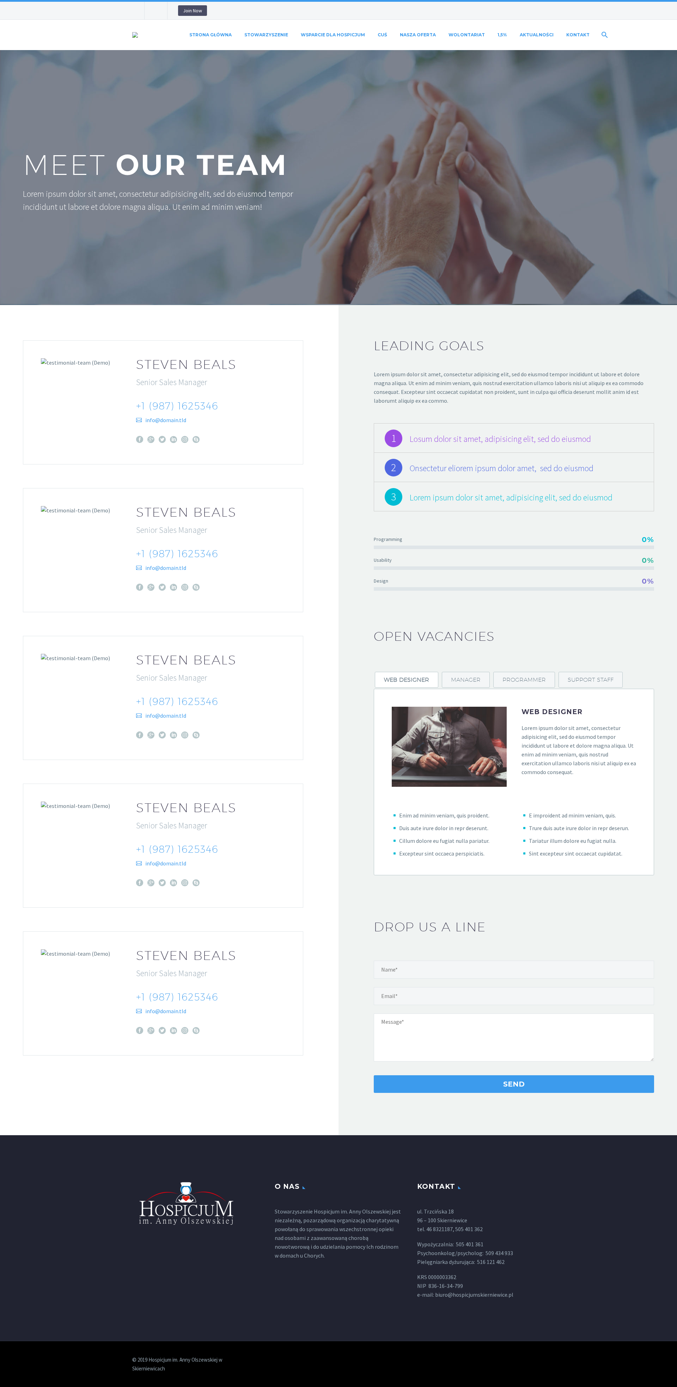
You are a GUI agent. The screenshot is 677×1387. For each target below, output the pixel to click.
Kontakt (578, 34)
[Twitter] (162, 439)
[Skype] (196, 439)
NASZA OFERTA (418, 34)
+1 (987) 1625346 (177, 406)
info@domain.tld (165, 420)
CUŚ (382, 34)
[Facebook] (139, 439)
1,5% (502, 34)
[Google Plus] (150, 439)
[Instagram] (184, 439)
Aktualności (537, 34)
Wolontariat (467, 34)
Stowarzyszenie (266, 34)
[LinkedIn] (173, 439)
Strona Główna (210, 34)
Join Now (192, 10)
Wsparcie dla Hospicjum (333, 34)
